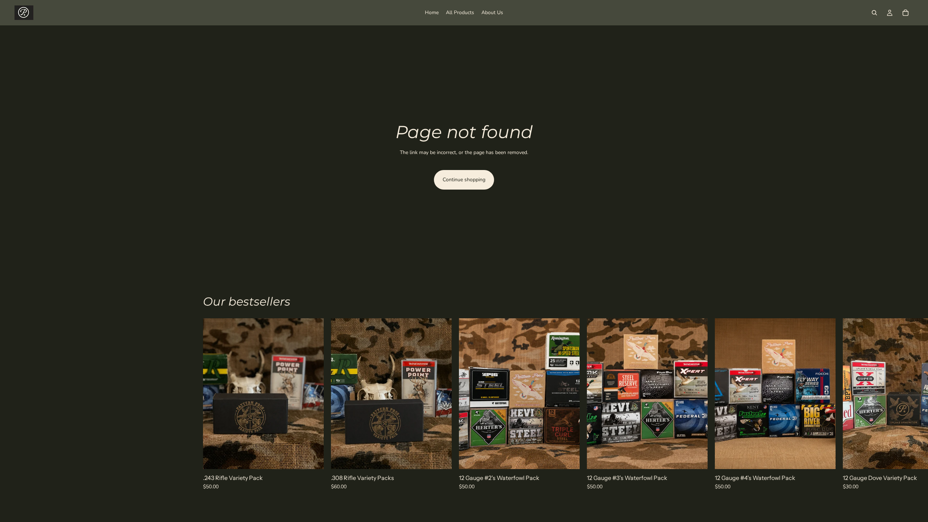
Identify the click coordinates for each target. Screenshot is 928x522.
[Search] (874, 13)
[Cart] (906, 13)
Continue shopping (464, 179)
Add (318, 457)
